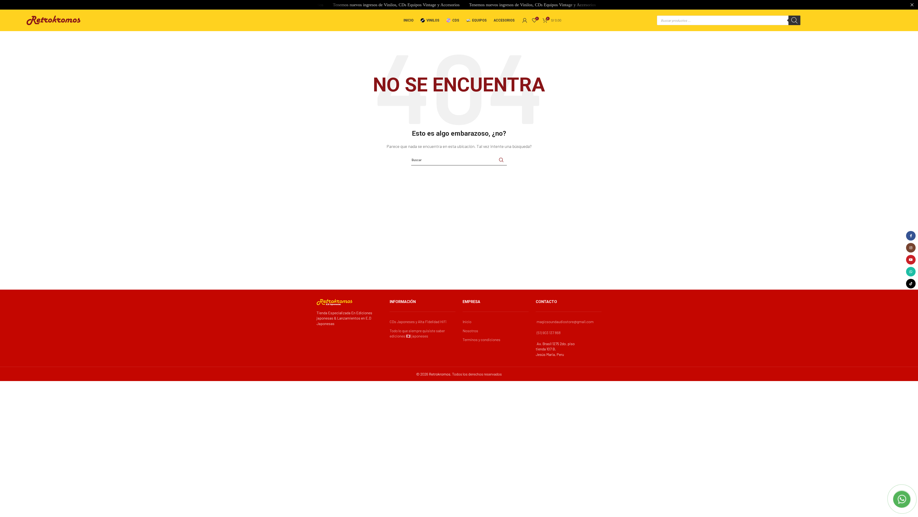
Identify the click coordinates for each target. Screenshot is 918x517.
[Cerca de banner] (912, 5)
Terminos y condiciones (481, 339)
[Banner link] (452, 5)
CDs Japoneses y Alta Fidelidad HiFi (418, 321)
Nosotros (470, 330)
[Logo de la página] (53, 19)
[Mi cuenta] (525, 20)
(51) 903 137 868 (549, 332)
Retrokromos (439, 374)
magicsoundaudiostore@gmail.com (565, 321)
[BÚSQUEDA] (501, 159)
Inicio (467, 321)
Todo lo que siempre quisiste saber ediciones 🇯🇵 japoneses (417, 333)
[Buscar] (794, 20)
